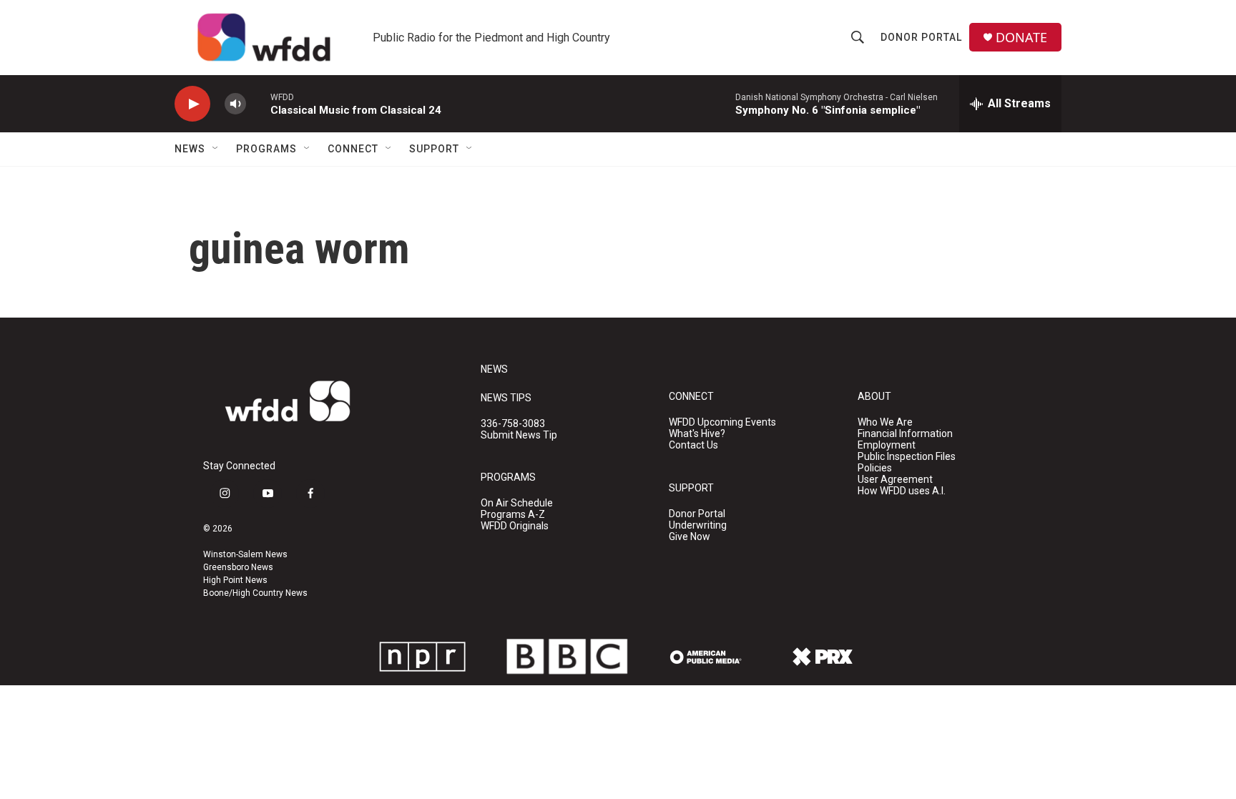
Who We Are (885, 422)
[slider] (258, 103)
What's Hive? (697, 433)
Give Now (689, 536)
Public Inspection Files (907, 456)
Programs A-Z (513, 514)
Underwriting (698, 525)
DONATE (1021, 37)
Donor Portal (921, 37)
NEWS (494, 369)
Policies (875, 468)
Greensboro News (238, 567)
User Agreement (895, 479)
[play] (192, 104)
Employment (887, 445)
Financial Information (905, 433)
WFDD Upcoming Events (722, 422)
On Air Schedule (517, 503)
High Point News (235, 580)
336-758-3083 (513, 423)
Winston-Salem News (245, 554)
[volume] (235, 104)
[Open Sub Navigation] (216, 149)
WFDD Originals (515, 526)
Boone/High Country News (255, 593)
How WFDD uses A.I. (902, 491)
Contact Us (693, 445)
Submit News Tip (519, 435)
